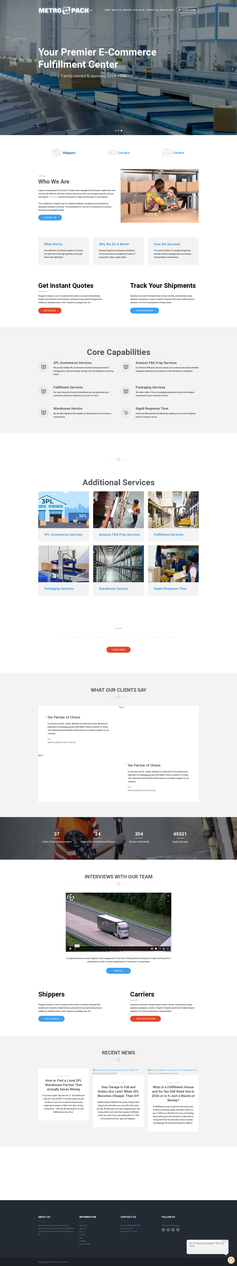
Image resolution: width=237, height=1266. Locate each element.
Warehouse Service (67, 408)
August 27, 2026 (63, 1076)
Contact (82, 1234)
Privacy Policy (84, 1244)
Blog (81, 1238)
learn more (118, 649)
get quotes (50, 310)
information (53, 197)
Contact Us (50, 217)
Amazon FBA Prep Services (156, 363)
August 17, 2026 (173, 1082)
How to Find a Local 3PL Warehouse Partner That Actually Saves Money (63, 1085)
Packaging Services (150, 387)
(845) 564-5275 (167, 10)
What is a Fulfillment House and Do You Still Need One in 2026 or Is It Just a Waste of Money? (173, 1094)
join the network (145, 1018)
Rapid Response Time (152, 408)
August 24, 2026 (118, 1082)
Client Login (188, 9)
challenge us (51, 1018)
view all (118, 970)
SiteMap (82, 1241)
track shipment (144, 310)
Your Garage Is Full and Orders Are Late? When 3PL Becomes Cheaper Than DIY (118, 1091)
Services (82, 1228)
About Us (83, 1225)
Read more (63, 1118)
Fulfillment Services (68, 387)
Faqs (81, 1231)
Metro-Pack (42, 1262)
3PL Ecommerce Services (72, 363)
